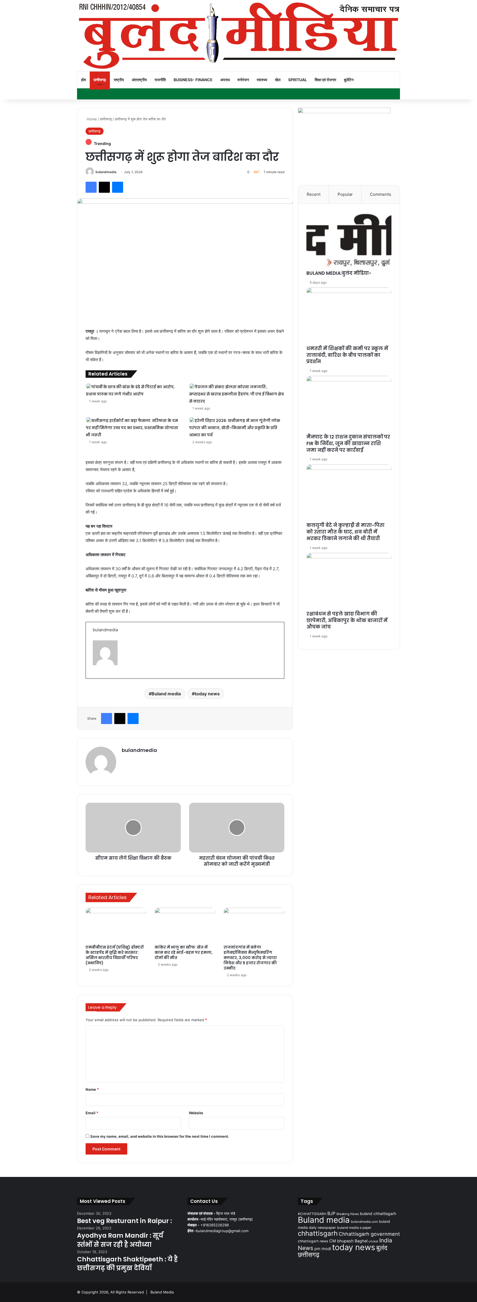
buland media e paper (354, 1228)
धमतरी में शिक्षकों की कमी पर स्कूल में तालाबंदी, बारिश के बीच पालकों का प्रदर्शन (347, 355)
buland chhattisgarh (378, 1213)
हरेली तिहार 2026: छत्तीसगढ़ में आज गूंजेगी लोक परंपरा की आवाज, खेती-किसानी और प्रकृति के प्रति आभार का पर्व (234, 428)
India (385, 1240)
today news (207, 693)
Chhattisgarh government (369, 1234)
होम (83, 79)
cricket (373, 1241)
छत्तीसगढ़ (100, 79)
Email (92, 1113)
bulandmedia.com (364, 1222)
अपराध (225, 79)
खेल (277, 79)
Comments (380, 194)
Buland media (166, 693)
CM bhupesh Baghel (348, 1240)
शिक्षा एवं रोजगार (325, 79)
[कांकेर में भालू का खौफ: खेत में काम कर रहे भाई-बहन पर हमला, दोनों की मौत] (185, 925)
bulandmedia (106, 172)
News (305, 1248)
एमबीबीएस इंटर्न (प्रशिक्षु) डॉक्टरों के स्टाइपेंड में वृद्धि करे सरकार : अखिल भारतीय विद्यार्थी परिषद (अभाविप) (115, 955)
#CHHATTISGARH (312, 1214)
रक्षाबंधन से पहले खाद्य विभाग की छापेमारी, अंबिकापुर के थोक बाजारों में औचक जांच (347, 620)
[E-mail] (96, 677)
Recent (313, 194)
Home (91, 119)
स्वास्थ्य (262, 79)
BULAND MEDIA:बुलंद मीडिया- (338, 273)
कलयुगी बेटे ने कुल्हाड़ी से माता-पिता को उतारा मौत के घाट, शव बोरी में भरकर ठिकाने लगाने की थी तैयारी (345, 532)
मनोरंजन (243, 79)
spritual (297, 79)
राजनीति (160, 79)
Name (92, 1089)
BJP (331, 1213)
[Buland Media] (238, 36)
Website (196, 1113)
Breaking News (347, 1214)
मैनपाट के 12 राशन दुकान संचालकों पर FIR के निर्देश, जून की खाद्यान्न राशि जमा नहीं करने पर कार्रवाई (348, 443)
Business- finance (193, 79)
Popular (345, 194)
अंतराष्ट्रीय (139, 79)
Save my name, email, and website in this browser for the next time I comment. (159, 1136)
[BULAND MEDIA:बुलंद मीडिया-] (348, 241)
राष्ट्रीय (119, 79)
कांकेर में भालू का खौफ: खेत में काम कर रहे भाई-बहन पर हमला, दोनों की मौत (184, 952)
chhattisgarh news (313, 1241)
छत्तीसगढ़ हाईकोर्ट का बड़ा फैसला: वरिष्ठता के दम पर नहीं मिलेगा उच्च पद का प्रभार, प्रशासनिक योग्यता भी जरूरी (132, 428)
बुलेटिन (349, 79)
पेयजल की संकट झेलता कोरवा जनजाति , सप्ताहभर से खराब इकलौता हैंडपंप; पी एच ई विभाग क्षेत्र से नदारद (236, 394)
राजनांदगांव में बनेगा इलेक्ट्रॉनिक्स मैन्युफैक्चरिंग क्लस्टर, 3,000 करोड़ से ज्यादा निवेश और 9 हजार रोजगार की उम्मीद (250, 957)
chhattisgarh (318, 1233)
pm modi (322, 1248)
